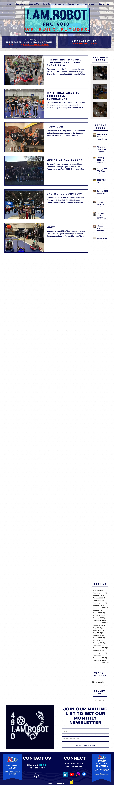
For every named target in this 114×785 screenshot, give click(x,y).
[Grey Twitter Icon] (100, 700)
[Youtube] (71, 774)
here (43, 764)
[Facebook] (84, 774)
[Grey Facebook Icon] (103, 700)
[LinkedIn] (65, 774)
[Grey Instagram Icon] (96, 700)
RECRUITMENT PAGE (36, 44)
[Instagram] (77, 774)
